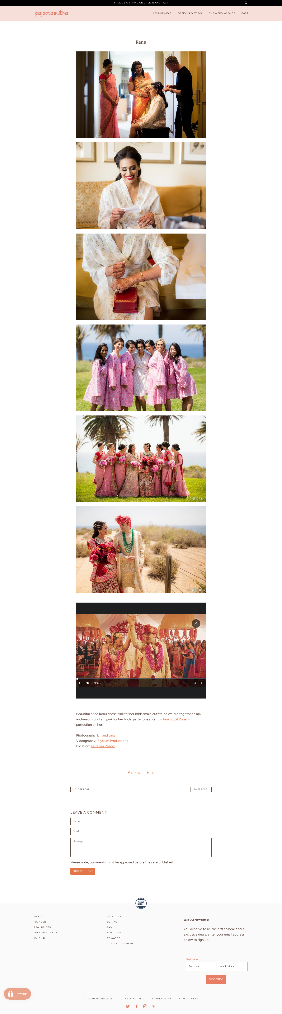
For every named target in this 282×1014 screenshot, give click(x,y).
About (38, 916)
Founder (40, 922)
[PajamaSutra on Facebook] (137, 1007)
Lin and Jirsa (106, 735)
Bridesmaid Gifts (46, 932)
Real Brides (42, 927)
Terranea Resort (103, 746)
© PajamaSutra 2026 (98, 998)
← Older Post (80, 789)
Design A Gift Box (190, 13)
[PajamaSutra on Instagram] (145, 1007)
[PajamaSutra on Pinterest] (154, 1007)
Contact (113, 922)
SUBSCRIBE (216, 979)
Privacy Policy (188, 998)
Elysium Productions (113, 741)
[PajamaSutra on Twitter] (128, 1007)
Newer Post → (201, 789)
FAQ (109, 927)
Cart (245, 13)
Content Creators (120, 943)
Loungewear (162, 13)
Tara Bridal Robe (174, 719)
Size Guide (114, 932)
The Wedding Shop (222, 13)
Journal (40, 938)
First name (192, 959)
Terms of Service (131, 998)
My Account (115, 916)
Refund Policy (161, 998)
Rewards (113, 938)
